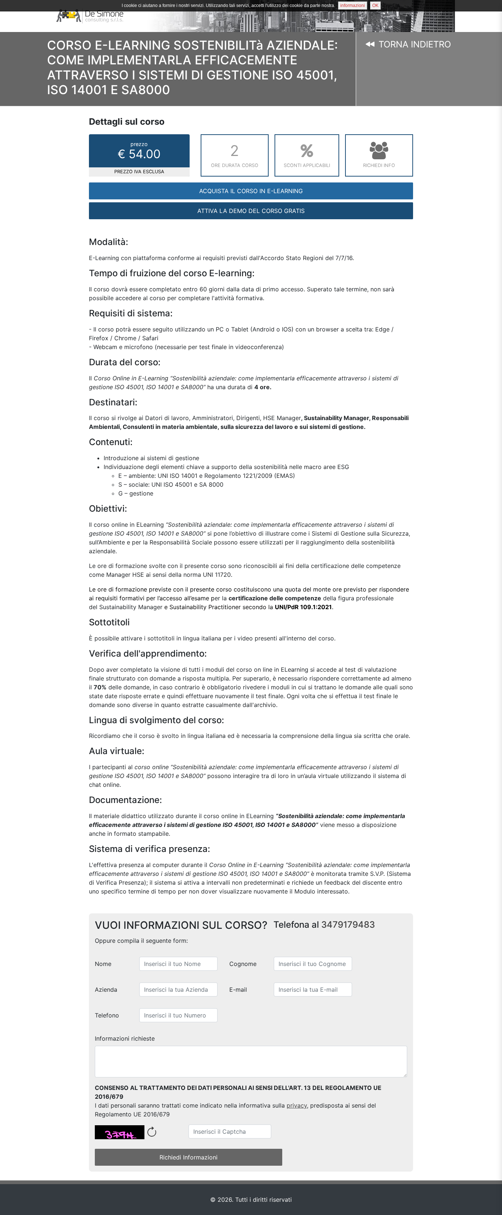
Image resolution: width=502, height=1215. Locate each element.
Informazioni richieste (125, 1038)
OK (375, 5)
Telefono (107, 1015)
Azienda (106, 989)
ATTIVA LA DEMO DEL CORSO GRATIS (251, 210)
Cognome (243, 963)
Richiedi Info (379, 165)
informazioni (352, 5)
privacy (297, 1105)
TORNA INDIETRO (413, 44)
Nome (103, 963)
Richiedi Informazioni (188, 1157)
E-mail (238, 989)
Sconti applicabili (307, 165)
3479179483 (348, 924)
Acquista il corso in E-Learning (251, 191)
